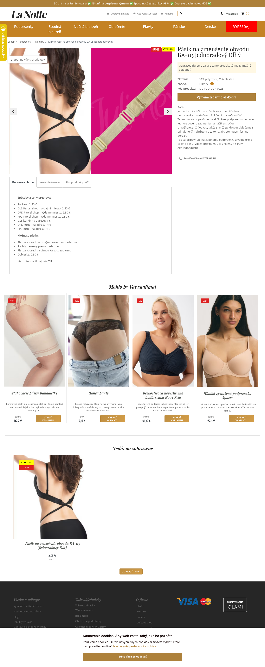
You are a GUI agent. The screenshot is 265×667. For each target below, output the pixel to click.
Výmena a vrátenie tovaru (28, 606)
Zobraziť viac (131, 571)
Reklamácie (81, 615)
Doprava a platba (120, 13)
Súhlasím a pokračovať (133, 656)
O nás (140, 606)
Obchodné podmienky (88, 621)
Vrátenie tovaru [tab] (50, 182)
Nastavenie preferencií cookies (134, 646)
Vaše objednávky (85, 605)
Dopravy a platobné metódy (30, 626)
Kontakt (169, 13)
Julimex (203, 84)
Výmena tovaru (84, 610)
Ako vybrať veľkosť (147, 13)
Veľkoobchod (144, 622)
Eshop (11, 41)
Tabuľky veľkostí (23, 622)
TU (50, 261)
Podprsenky (25, 41)
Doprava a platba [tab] (23, 182)
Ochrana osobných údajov (90, 626)
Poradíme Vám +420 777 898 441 (200, 158)
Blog (16, 617)
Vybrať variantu (48, 419)
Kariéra (141, 617)
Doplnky (39, 41)
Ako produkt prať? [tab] (77, 182)
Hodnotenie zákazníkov (27, 611)
